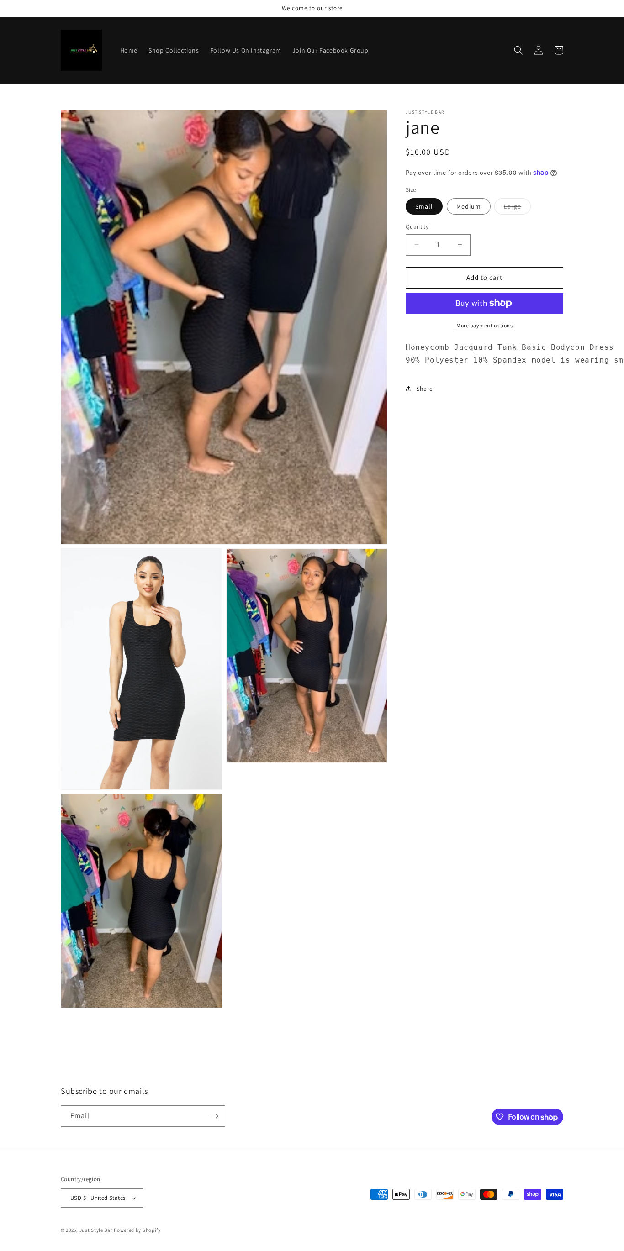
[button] (518, 50)
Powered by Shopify (137, 1230)
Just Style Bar (96, 1230)
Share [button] (424, 388)
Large (517, 208)
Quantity (417, 227)
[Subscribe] (215, 1116)
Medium (468, 206)
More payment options (484, 324)
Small (424, 206)
